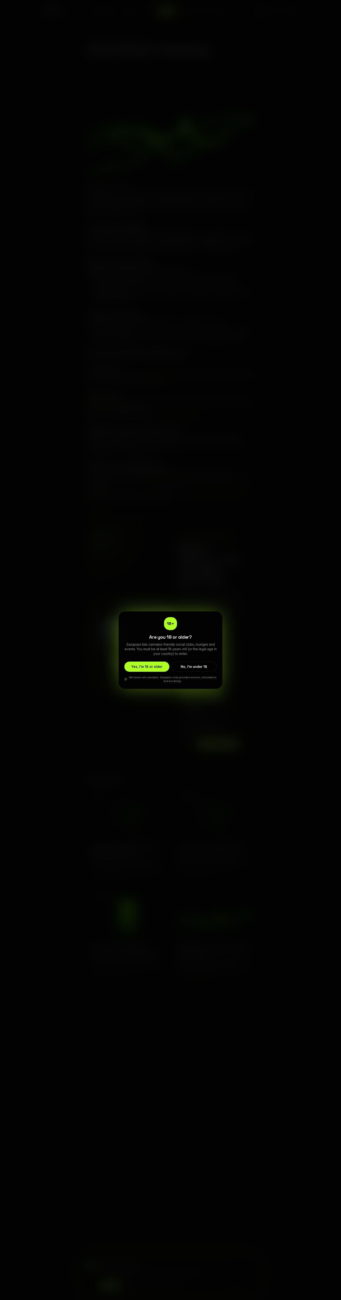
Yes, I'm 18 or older (146, 667)
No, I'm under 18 (194, 667)
